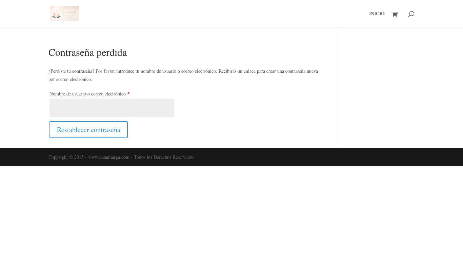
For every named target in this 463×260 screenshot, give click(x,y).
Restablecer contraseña (88, 129)
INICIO (377, 14)
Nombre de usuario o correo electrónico (100, 93)
